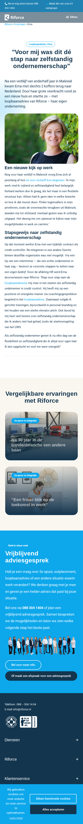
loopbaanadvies (34, 299)
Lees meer (16, 818)
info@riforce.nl (22, 709)
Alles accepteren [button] (53, 809)
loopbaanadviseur (16, 283)
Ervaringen (19, 24)
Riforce (8, 24)
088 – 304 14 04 (26, 704)
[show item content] (77, 740)
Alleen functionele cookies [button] (53, 798)
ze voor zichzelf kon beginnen (45, 180)
